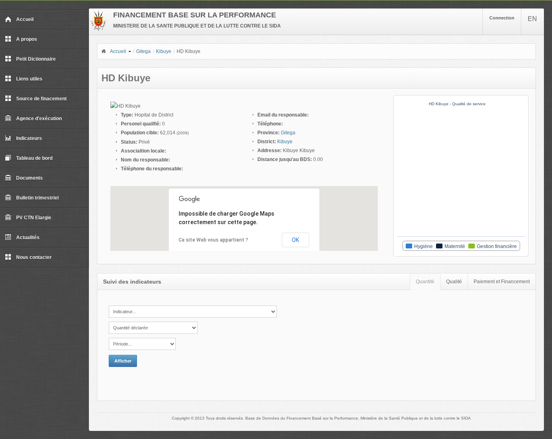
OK (295, 240)
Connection (501, 17)
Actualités (28, 237)
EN (532, 18)
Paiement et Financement (502, 281)
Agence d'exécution (39, 118)
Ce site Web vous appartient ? (213, 240)
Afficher (122, 360)
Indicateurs (29, 138)
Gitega (143, 51)
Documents (29, 178)
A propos (26, 39)
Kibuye (163, 51)
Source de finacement (41, 99)
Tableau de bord (34, 158)
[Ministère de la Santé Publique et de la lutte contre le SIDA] (98, 29)
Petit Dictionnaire (36, 59)
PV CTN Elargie (33, 218)
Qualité (454, 281)
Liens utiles (29, 79)
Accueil (25, 19)
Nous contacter (34, 257)
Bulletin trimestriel (37, 198)
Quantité (425, 281)
